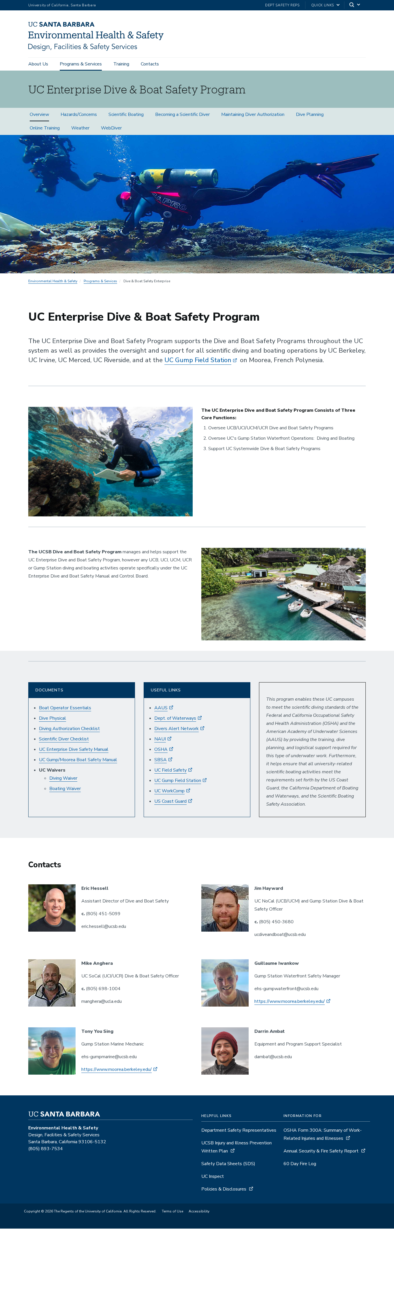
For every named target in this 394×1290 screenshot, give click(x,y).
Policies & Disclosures (223, 1189)
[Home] (98, 49)
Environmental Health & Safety (52, 281)
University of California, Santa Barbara (62, 5)
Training (121, 64)
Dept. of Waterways (175, 718)
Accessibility (199, 1211)
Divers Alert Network (176, 728)
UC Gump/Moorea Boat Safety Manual (78, 760)
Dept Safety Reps (282, 5)
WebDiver (111, 128)
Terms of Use (172, 1211)
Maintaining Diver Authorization (252, 114)
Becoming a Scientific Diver (182, 114)
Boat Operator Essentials (65, 708)
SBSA (160, 760)
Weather (80, 128)
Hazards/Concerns (79, 114)
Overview (39, 114)
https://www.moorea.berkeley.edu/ (289, 1001)
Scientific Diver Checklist (64, 739)
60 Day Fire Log (300, 1164)
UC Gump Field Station (197, 360)
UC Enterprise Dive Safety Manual (73, 749)
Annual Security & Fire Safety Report (321, 1151)
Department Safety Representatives (238, 1130)
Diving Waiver (63, 778)
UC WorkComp (169, 791)
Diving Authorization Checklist (69, 728)
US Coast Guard (170, 801)
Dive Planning (310, 114)
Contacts (150, 64)
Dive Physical (52, 718)
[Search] (355, 5)
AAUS (161, 708)
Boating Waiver (65, 788)
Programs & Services (81, 64)
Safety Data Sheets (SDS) (228, 1164)
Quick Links (322, 5)
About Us (38, 64)
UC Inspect (212, 1176)
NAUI (160, 739)
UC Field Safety (170, 770)
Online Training (45, 128)
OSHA (161, 749)
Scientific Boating (126, 114)
